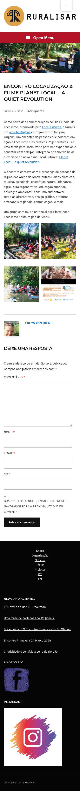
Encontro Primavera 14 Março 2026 (27, 640)
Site (7, 474)
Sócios (40, 565)
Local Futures (51, 127)
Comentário (14, 377)
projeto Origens (19, 132)
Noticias (40, 560)
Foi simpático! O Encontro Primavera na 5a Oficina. (37, 629)
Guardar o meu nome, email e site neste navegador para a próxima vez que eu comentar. (35, 506)
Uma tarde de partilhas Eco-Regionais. (29, 618)
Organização (40, 555)
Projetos (40, 569)
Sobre (40, 551)
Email (9, 453)
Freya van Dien (37, 323)
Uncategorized (35, 111)
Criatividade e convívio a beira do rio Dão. (31, 651)
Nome (9, 432)
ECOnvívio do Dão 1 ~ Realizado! (25, 607)
